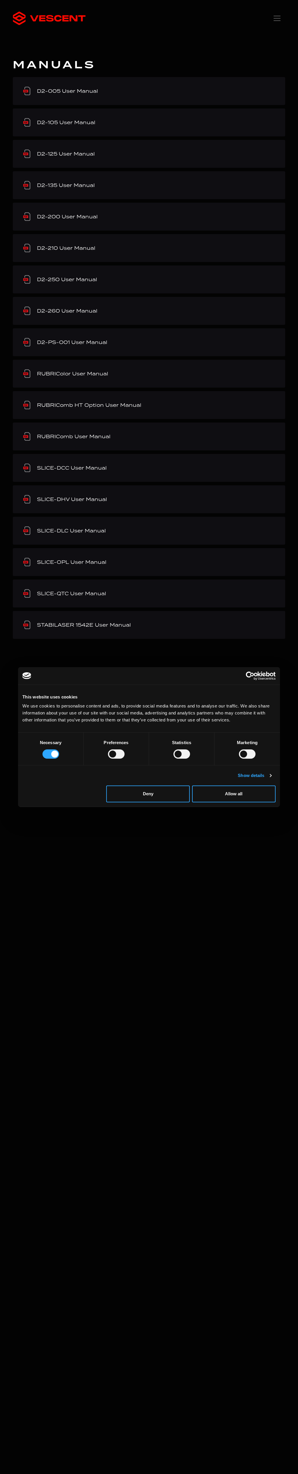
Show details (251, 775)
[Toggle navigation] (277, 18)
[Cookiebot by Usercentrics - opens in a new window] (250, 675)
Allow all (233, 793)
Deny (148, 793)
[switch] (116, 754)
